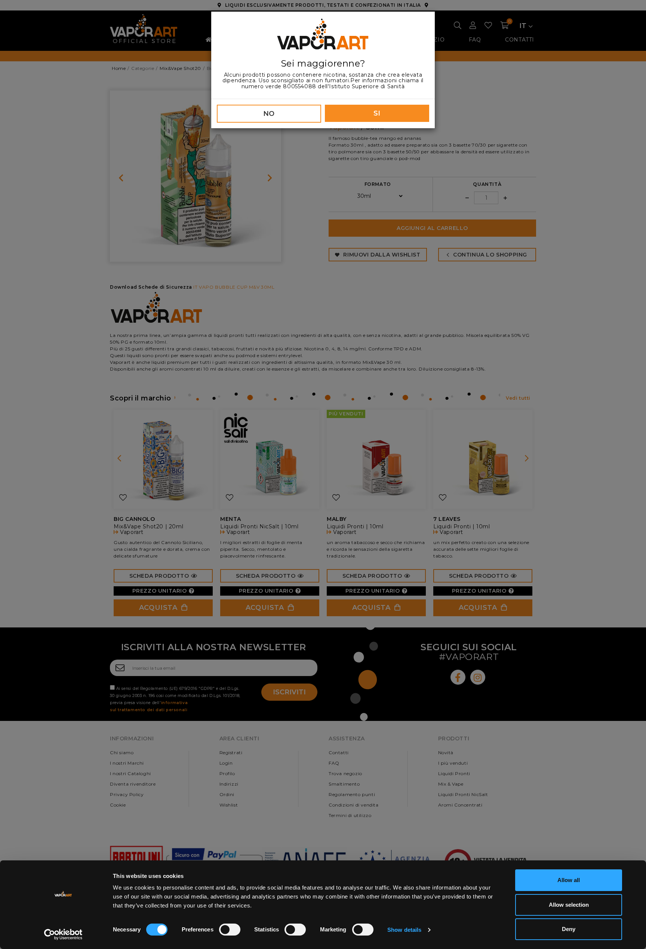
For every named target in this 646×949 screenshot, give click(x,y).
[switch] (229, 930)
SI (377, 113)
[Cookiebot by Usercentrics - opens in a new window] (63, 934)
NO (269, 114)
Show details (404, 930)
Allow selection (569, 905)
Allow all (568, 880)
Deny (568, 929)
